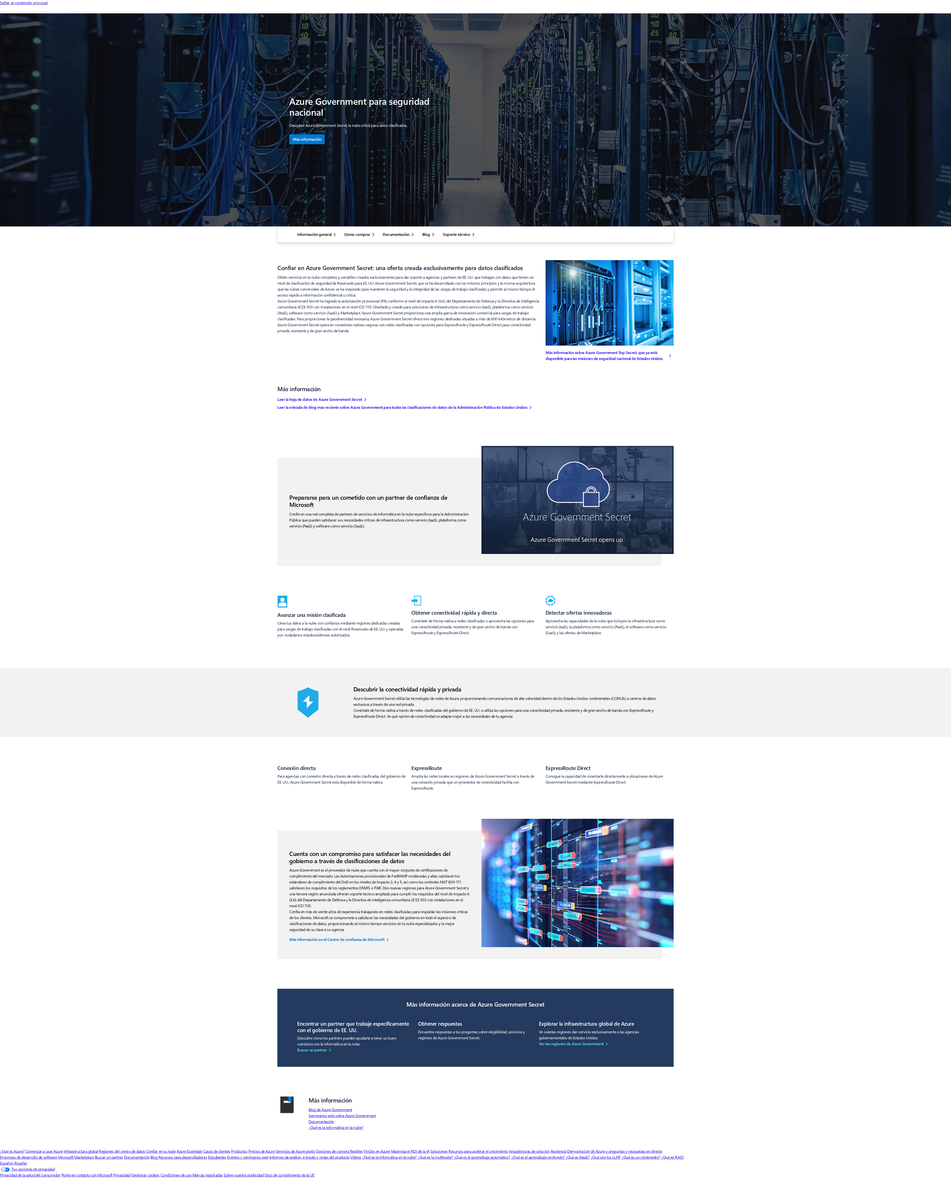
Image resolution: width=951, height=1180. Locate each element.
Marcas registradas (207, 1175)
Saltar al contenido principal (24, 2)
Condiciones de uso (176, 1175)
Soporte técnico (456, 234)
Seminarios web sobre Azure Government (342, 1115)
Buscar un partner (312, 1049)
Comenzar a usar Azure (44, 1151)
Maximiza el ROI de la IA (410, 1151)
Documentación (396, 234)
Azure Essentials (189, 1151)
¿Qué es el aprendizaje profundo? (538, 1157)
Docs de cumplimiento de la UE (289, 1175)
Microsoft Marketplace (76, 1157)
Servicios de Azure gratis (295, 1151)
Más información (307, 139)
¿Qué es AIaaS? (577, 1157)
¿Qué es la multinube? (435, 1157)
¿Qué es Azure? (12, 1151)
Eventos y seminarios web (247, 1157)
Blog (426, 234)
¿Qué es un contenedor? (641, 1157)
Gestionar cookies (145, 1175)
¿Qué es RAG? (672, 1157)
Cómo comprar (357, 234)
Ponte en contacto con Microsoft (87, 1175)
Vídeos (355, 1157)
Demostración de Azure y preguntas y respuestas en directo (614, 1151)
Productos (239, 1151)
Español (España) (13, 1163)
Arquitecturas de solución (529, 1151)
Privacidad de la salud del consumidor (30, 1175)
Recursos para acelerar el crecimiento (478, 1151)
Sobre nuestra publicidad (244, 1175)
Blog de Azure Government (330, 1109)
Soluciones (439, 1151)
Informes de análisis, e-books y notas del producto (309, 1157)
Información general (314, 234)
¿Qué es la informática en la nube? (336, 1127)
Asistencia (558, 1151)
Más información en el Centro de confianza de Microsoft (336, 939)
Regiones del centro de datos (122, 1151)
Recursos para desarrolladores (182, 1157)
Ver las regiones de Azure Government (571, 1043)
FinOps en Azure (377, 1151)
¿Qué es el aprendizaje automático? (482, 1157)
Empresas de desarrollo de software (28, 1157)
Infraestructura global (81, 1151)
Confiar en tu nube (161, 1151)
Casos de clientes (216, 1151)
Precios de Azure (261, 1151)
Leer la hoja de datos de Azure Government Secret (319, 399)
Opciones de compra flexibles (339, 1151)
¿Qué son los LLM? (606, 1157)
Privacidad (121, 1175)
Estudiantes (217, 1157)
